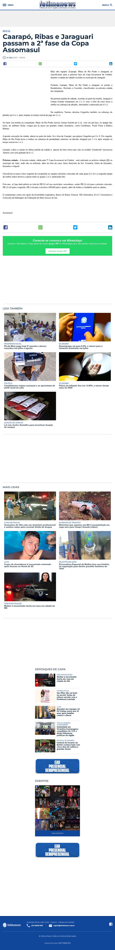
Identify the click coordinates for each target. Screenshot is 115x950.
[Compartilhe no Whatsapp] (40, 63)
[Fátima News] (57, 5)
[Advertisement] (25, 89)
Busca (105, 5)
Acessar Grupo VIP (58, 251)
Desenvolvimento (51, 943)
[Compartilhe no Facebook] (4, 63)
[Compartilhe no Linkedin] (110, 63)
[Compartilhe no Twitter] (75, 63)
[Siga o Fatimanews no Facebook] (110, 924)
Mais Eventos (57, 833)
